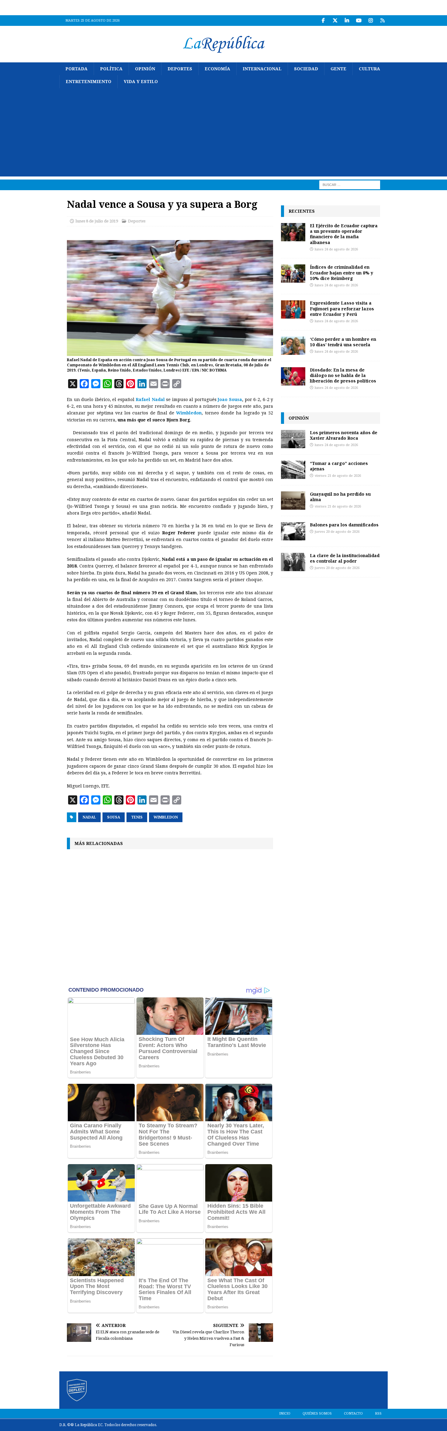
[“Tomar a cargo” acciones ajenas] (293, 470)
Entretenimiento (88, 81)
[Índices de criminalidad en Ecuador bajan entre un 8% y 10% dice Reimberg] (293, 273)
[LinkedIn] (346, 20)
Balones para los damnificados (344, 525)
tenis (137, 817)
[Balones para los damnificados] (293, 531)
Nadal (89, 817)
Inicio (284, 1413)
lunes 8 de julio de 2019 (96, 221)
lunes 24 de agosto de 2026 (336, 249)
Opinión (145, 68)
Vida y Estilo (141, 81)
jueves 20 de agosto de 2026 (337, 532)
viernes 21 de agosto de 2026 (338, 476)
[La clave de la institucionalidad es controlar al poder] (293, 562)
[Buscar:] (349, 184)
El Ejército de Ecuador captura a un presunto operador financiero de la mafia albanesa (344, 234)
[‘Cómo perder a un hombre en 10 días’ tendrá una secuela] (293, 346)
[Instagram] (370, 20)
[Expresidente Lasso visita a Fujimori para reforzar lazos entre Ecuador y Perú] (293, 309)
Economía (217, 68)
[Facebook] (323, 20)
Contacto (353, 1413)
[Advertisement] (223, 133)
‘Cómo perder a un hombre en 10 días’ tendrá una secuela (343, 341)
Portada (76, 68)
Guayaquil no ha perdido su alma (340, 496)
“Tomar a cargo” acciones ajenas (339, 466)
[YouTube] (358, 20)
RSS (378, 1413)
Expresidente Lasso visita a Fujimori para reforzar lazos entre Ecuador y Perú (342, 308)
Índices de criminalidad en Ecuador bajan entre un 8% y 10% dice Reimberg (341, 272)
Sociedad (306, 68)
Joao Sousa (230, 399)
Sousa (113, 817)
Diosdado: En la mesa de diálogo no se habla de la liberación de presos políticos (343, 375)
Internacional (262, 68)
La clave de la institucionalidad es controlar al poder (344, 558)
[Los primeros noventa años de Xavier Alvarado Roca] (293, 439)
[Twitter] (335, 20)
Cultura (369, 68)
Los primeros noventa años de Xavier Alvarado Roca (343, 435)
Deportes (180, 68)
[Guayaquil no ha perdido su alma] (293, 500)
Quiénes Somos (317, 1413)
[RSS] (382, 20)
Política (111, 68)
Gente (338, 68)
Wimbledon (166, 817)
